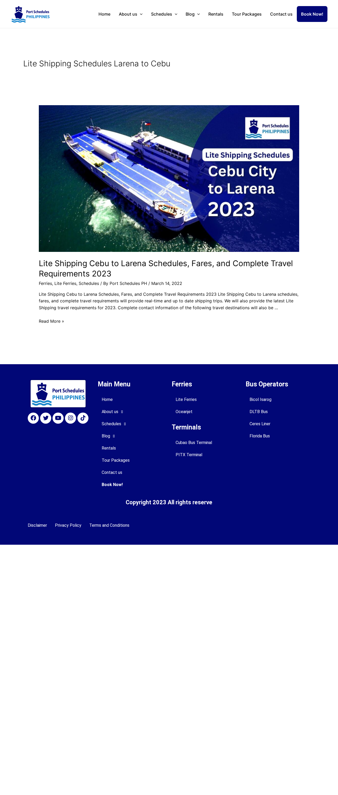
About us (128, 14)
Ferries (45, 283)
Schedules (161, 14)
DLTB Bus (259, 411)
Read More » (51, 321)
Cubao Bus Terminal (194, 442)
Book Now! (312, 14)
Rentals (215, 14)
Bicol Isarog (260, 399)
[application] (140, 14)
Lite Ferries (65, 283)
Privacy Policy (68, 525)
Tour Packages (247, 14)
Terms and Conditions (109, 525)
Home (104, 14)
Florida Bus (260, 435)
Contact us (281, 14)
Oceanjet (184, 411)
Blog (190, 14)
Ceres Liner (260, 423)
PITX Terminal (189, 454)
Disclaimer (37, 525)
